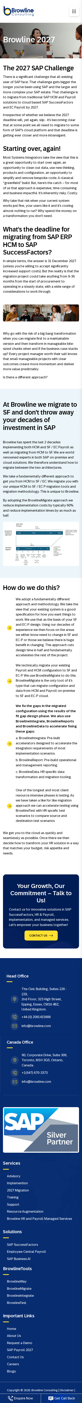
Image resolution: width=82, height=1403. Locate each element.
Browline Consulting (44, 1390)
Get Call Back (64, 1398)
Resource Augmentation (25, 1211)
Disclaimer (67, 1390)
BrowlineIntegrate (20, 1296)
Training (13, 1197)
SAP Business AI (18, 1259)
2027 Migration (18, 1190)
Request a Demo (19, 1343)
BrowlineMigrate (19, 1289)
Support (13, 1204)
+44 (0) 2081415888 (36, 1017)
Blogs (11, 1371)
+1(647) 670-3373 (35, 1073)
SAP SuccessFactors (22, 1245)
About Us (14, 1336)
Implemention (17, 1183)
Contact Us (38, 935)
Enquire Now (23, 1398)
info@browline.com (36, 1026)
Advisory (13, 1176)
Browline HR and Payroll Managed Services (39, 1219)
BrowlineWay (16, 1281)
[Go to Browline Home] (19, 11)
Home (11, 1329)
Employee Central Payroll (26, 1252)
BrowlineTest (16, 1303)
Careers (13, 1364)
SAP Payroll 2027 (20, 1350)
